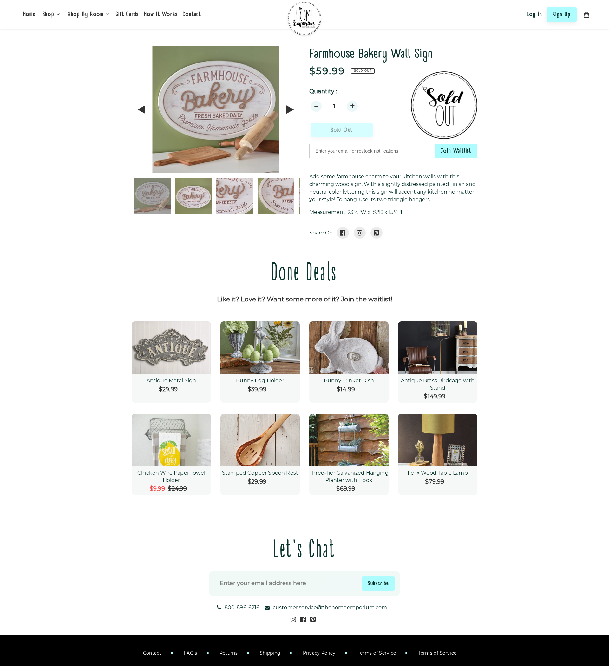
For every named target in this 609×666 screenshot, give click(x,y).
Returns (228, 653)
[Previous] (142, 109)
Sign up (562, 14)
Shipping (270, 653)
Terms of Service (376, 653)
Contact (152, 653)
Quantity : (323, 91)
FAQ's (189, 653)
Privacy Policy (318, 653)
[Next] (290, 109)
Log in (534, 14)
